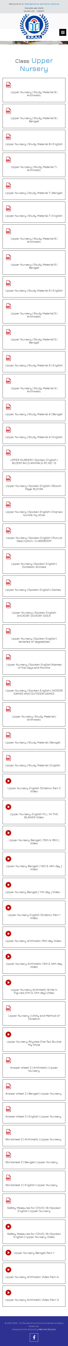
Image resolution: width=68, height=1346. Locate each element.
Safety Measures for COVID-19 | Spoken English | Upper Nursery (34, 1209)
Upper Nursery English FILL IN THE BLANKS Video (34, 815)
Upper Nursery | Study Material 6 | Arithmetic (34, 240)
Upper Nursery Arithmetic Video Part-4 (32, 1277)
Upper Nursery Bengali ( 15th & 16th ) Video (34, 841)
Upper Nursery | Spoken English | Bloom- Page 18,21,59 (34, 487)
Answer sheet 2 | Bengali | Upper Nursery (33, 1093)
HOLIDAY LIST (29, 11)
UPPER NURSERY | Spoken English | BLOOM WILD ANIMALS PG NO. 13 (34, 461)
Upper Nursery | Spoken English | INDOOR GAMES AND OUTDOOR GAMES (34, 692)
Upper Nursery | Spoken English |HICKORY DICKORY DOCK (34, 614)
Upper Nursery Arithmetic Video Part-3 (32, 1300)
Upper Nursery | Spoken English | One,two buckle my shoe (34, 513)
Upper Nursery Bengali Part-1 (34, 1253)
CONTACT (40, 11)
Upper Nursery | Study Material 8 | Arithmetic (34, 93)
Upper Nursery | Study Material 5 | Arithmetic (34, 315)
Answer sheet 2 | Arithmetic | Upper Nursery (34, 1069)
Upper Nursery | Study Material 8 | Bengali (34, 119)
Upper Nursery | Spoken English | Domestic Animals (34, 565)
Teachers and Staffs (34, 8)
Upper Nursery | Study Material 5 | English (34, 365)
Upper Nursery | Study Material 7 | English (33, 215)
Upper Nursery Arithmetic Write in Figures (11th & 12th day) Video (34, 991)
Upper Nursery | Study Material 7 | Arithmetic (34, 168)
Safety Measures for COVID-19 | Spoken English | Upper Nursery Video (34, 1235)
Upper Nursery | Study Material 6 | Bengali (34, 266)
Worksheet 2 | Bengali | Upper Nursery (31, 1162)
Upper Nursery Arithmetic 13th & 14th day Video (34, 965)
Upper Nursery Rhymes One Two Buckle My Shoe (34, 1043)
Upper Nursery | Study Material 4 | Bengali (34, 414)
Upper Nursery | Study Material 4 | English (33, 437)
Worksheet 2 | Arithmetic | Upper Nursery (33, 1139)
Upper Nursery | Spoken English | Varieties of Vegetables (34, 640)
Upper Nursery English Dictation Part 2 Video (34, 789)
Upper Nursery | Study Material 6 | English (34, 290)
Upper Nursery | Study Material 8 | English (34, 144)
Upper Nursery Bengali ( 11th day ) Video (32, 892)
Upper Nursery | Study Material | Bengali (32, 742)
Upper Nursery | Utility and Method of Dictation (34, 1017)
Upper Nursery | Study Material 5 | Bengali (34, 341)
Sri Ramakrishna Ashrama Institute (40, 4)
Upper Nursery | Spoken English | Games (33, 589)
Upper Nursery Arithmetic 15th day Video (33, 941)
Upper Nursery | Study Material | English (32, 765)
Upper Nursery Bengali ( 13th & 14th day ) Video (34, 867)
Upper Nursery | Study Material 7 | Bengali (33, 193)
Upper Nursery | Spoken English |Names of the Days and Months (34, 666)
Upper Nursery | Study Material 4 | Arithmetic (34, 389)
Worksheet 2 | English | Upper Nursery (31, 1185)
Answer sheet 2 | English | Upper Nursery (33, 1116)
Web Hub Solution (47, 1329)
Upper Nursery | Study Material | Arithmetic (34, 718)
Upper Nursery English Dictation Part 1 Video (34, 916)
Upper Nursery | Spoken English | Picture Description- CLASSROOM (34, 539)
